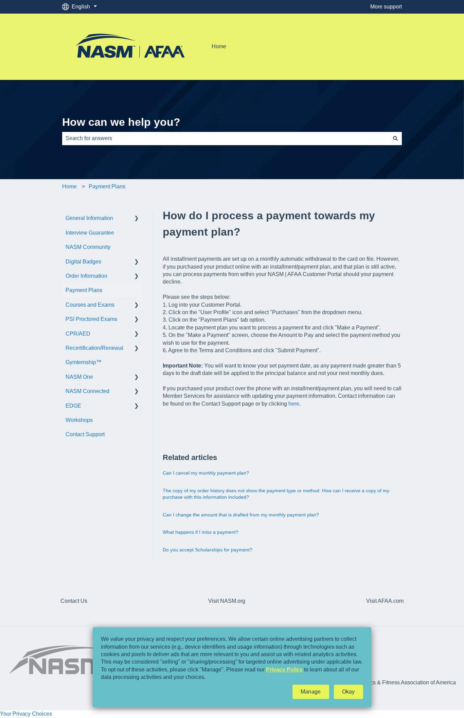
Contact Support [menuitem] (85, 434)
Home (219, 46)
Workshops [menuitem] (79, 420)
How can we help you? (121, 122)
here (293, 404)
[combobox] (225, 138)
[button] (136, 219)
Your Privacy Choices (26, 714)
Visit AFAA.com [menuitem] (385, 601)
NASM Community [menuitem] (88, 247)
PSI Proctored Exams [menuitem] (91, 319)
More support (386, 7)
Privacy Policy (284, 669)
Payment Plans (107, 186)
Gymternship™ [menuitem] (84, 362)
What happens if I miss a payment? (200, 532)
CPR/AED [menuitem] (78, 334)
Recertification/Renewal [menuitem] (94, 348)
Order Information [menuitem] (86, 276)
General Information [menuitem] (89, 218)
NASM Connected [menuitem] (87, 391)
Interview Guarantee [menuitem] (90, 233)
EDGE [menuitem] (73, 406)
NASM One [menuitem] (79, 377)
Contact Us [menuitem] (73, 601)
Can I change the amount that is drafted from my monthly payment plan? (241, 514)
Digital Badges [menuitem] (83, 261)
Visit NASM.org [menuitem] (226, 601)
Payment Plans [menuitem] (84, 290)
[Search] (395, 138)
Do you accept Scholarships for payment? (207, 549)
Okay (348, 692)
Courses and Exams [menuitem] (90, 305)
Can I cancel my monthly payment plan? (206, 473)
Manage (311, 692)
